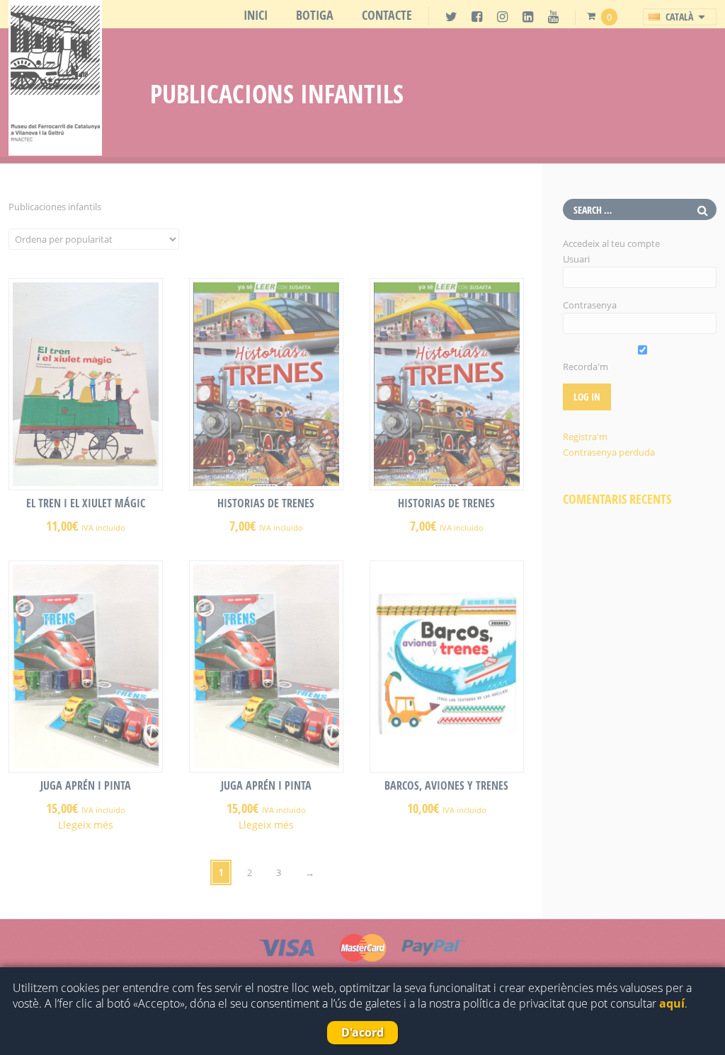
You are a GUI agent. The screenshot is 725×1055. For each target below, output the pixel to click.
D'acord (362, 1032)
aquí (672, 1003)
